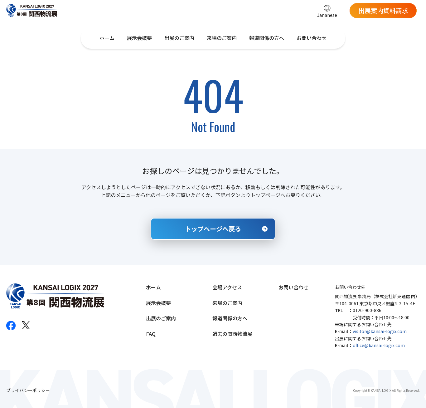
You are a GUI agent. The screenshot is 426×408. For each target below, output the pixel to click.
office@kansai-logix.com (379, 345)
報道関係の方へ (266, 38)
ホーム (106, 38)
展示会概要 (139, 38)
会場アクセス (227, 287)
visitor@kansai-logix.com (380, 331)
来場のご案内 (222, 38)
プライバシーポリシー (28, 390)
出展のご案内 (179, 38)
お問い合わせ (312, 38)
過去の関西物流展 (232, 333)
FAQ (151, 333)
